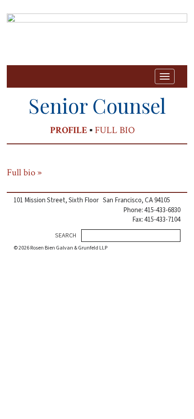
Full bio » (24, 172)
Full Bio (115, 130)
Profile (68, 130)
